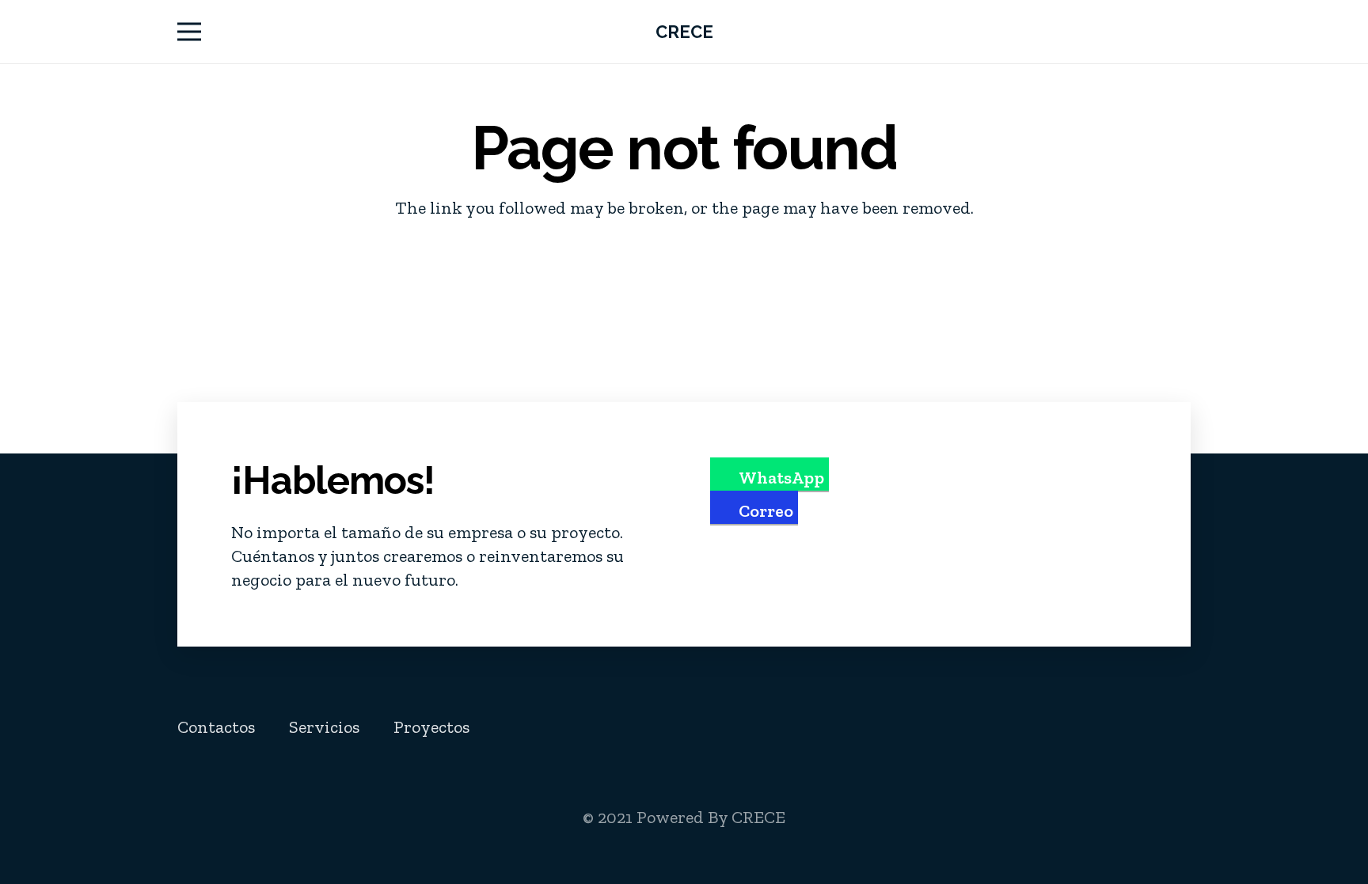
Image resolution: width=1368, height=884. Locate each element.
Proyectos (431, 727)
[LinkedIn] (1096, 727)
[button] (189, 31)
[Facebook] (1022, 727)
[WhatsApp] (1169, 727)
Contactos (216, 727)
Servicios (324, 727)
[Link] (1184, 31)
